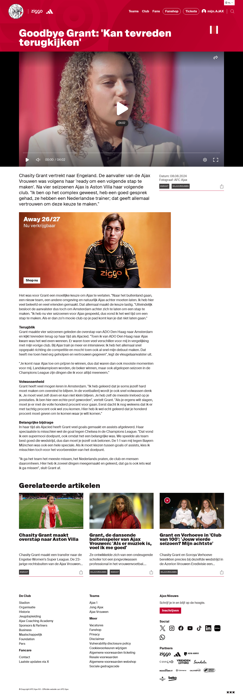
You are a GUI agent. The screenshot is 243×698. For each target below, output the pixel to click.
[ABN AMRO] (191, 654)
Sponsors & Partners (33, 625)
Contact (24, 657)
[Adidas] (177, 654)
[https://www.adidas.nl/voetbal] (49, 11)
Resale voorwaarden (103, 657)
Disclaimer (96, 639)
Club (145, 11)
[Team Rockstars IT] (166, 670)
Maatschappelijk (30, 635)
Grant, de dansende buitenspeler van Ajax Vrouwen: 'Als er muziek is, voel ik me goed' (120, 541)
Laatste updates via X (34, 662)
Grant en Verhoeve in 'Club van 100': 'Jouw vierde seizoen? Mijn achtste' (190, 539)
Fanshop (171, 11)
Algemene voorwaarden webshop (112, 662)
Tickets (191, 11)
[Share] (221, 186)
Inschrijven (170, 610)
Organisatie (27, 607)
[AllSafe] (209, 670)
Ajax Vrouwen (98, 612)
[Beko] (173, 679)
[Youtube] (190, 628)
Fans (156, 11)
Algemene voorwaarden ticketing (112, 653)
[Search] (232, 11)
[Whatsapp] (162, 637)
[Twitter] (163, 628)
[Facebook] (181, 628)
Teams (134, 11)
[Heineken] (163, 679)
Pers (22, 644)
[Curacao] (167, 662)
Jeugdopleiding (30, 616)
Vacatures (96, 625)
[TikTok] (199, 628)
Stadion (24, 603)
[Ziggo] (37, 11)
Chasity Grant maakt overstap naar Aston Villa (48, 537)
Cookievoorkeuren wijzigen (108, 648)
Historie (24, 612)
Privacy (94, 634)
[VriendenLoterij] (183, 662)
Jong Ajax (96, 607)
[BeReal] (217, 628)
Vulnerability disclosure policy (110, 643)
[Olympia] (195, 670)
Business (25, 630)
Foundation (27, 639)
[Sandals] (200, 662)
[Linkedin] (208, 628)
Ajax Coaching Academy (36, 621)
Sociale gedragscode (104, 666)
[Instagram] (172, 628)
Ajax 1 (93, 603)
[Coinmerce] (181, 670)
